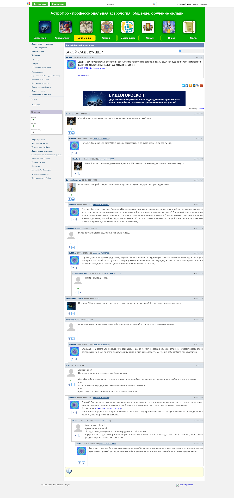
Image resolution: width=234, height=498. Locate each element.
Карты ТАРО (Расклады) (41, 170)
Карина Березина (73, 228)
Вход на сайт (40, 4)
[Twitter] (183, 85)
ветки (201, 108)
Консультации (62, 38)
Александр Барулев (74, 299)
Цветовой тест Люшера (41, 158)
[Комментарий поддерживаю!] (69, 132)
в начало (181, 4)
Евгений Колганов (73, 180)
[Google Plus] (201, 85)
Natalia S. (70, 114)
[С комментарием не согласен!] (73, 132)
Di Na (68, 365)
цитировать (83, 75)
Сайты (193, 38)
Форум (150, 38)
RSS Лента (36, 105)
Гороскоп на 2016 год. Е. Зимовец (46, 76)
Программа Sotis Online (41, 178)
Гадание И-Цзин (38, 162)
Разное (34, 99)
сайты (195, 4)
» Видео (35, 64)
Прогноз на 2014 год (40, 83)
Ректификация (37, 72)
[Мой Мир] (194, 85)
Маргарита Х (71, 320)
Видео (171, 38)
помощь (203, 4)
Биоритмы (36, 166)
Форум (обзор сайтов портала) (80, 45)
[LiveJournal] (198, 85)
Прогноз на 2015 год (40, 79)
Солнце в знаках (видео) (41, 87)
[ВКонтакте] (187, 85)
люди (189, 4)
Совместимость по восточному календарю (48, 155)
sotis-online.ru (85, 68)
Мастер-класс (128, 38)
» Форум (35, 60)
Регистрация (58, 4)
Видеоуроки (40, 38)
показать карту (100, 68)
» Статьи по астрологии (41, 67)
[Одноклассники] (190, 85)
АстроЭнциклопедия (40, 174)
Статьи (106, 38)
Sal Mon (69, 57)
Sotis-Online (84, 38)
